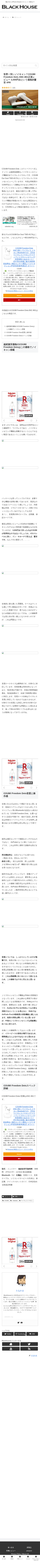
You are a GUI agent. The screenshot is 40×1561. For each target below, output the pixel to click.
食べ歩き (11, 1547)
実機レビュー (19, 1196)
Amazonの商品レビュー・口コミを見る (20, 291)
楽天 (19, 300)
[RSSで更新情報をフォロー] (29, 1349)
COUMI (6, 1200)
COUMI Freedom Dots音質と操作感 (18, 332)
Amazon (19, 295)
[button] (36, 65)
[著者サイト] (11, 1344)
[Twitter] (18, 1323)
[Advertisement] (20, 40)
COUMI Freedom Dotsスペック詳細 (18, 335)
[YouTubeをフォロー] (11, 1349)
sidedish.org (8, 1317)
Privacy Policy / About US (20, 1554)
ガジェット (7, 1196)
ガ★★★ (14, 1200)
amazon (29, 1551)
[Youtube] (22, 1323)
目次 (17, 322)
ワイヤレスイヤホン (27, 1200)
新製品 (29, 1547)
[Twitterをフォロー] (29, 1344)
